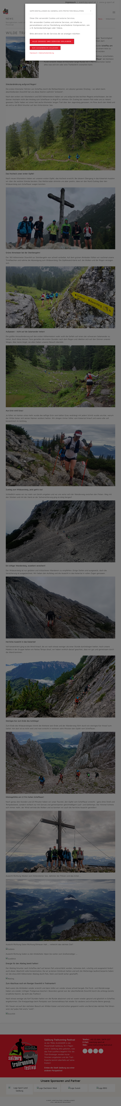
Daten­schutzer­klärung (46, 53)
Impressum (33, 53)
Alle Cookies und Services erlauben (51, 41)
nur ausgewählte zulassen (45, 48)
